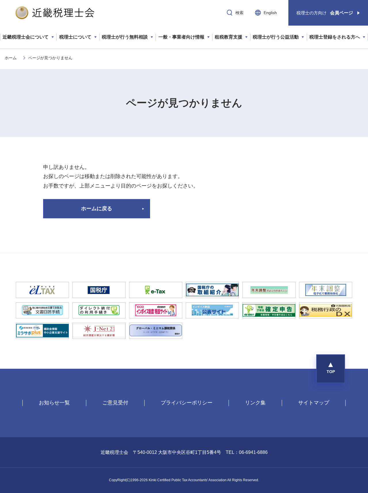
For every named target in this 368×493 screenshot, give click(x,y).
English (270, 12)
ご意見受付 (115, 403)
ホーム (11, 58)
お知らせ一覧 (54, 403)
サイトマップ (313, 403)
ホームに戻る (96, 208)
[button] (330, 368)
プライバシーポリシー (186, 403)
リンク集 (255, 403)
